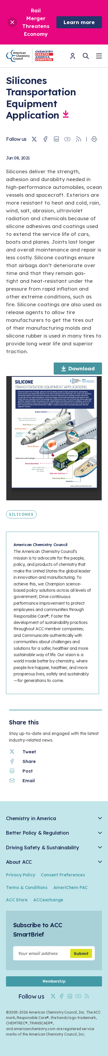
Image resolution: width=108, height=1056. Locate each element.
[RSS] (78, 139)
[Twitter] (34, 139)
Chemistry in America (31, 818)
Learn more (79, 22)
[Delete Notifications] (12, 22)
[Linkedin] (56, 139)
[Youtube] (67, 139)
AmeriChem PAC (70, 887)
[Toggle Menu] (99, 56)
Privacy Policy (20, 875)
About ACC (19, 862)
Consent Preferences (63, 875)
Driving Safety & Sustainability (42, 848)
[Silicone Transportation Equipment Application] (65, 115)
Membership (54, 981)
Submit (81, 953)
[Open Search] (86, 56)
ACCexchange (48, 900)
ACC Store (16, 900)
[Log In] (73, 58)
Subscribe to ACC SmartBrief (37, 929)
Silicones (21, 514)
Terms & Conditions (26, 887)
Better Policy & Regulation (37, 833)
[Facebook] (45, 139)
